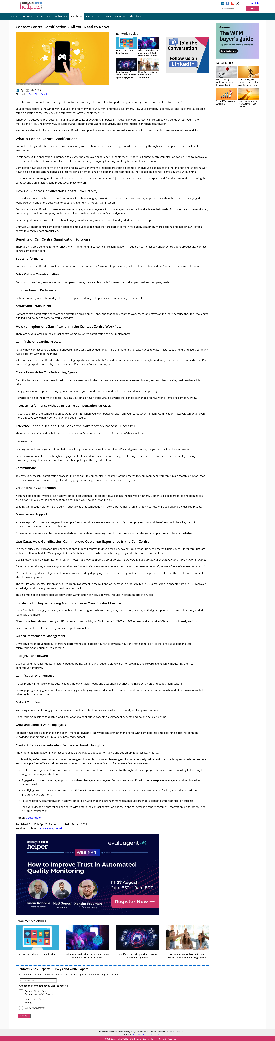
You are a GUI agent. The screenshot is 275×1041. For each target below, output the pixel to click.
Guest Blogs (34, 94)
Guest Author (34, 817)
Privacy (154, 1039)
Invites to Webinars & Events (36, 1001)
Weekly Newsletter (35, 1007)
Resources (92, 16)
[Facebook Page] (227, 4)
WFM (157, 1034)
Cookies (146, 1039)
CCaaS (138, 1034)
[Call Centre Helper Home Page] (31, 10)
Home (14, 16)
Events (119, 16)
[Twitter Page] (237, 4)
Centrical (45, 94)
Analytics (149, 1034)
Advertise (134, 16)
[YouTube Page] (232, 4)
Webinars (60, 16)
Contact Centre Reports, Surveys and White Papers (53, 969)
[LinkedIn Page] (222, 4)
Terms (138, 1039)
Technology (42, 16)
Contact (162, 1039)
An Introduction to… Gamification (126, 51)
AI (143, 1034)
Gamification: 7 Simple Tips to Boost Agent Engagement (126, 75)
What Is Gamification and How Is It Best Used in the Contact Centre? (148, 54)
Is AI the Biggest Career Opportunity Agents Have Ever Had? (248, 83)
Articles (26, 16)
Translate (254, 3)
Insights (75, 16)
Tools (106, 16)
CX (133, 1034)
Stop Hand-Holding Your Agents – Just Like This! (247, 104)
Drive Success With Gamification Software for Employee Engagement (147, 77)
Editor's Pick (224, 63)
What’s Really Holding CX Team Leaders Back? (224, 82)
